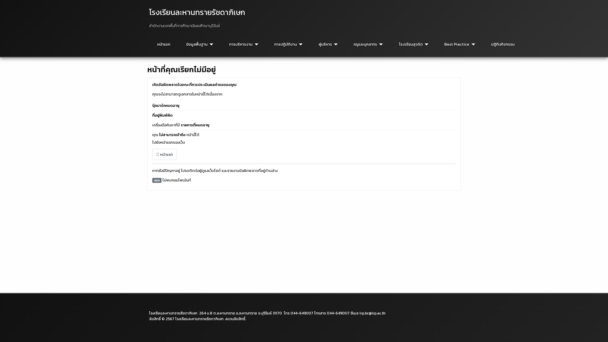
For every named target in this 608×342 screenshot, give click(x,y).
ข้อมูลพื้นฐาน (197, 44)
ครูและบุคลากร (365, 44)
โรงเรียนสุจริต (411, 44)
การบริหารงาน (240, 44)
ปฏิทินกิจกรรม (503, 44)
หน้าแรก (163, 44)
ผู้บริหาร (325, 44)
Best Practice (456, 44)
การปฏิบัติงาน (285, 44)
